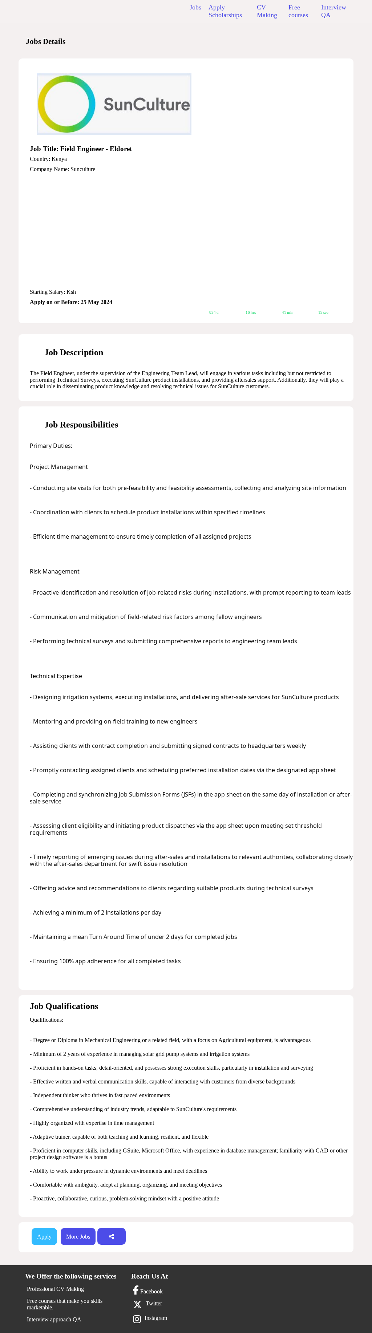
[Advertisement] (191, 230)
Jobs (195, 7)
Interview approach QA (54, 1319)
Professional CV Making (55, 1289)
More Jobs (78, 1236)
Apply (44, 1236)
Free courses (298, 11)
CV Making (267, 11)
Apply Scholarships (225, 11)
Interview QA (333, 11)
